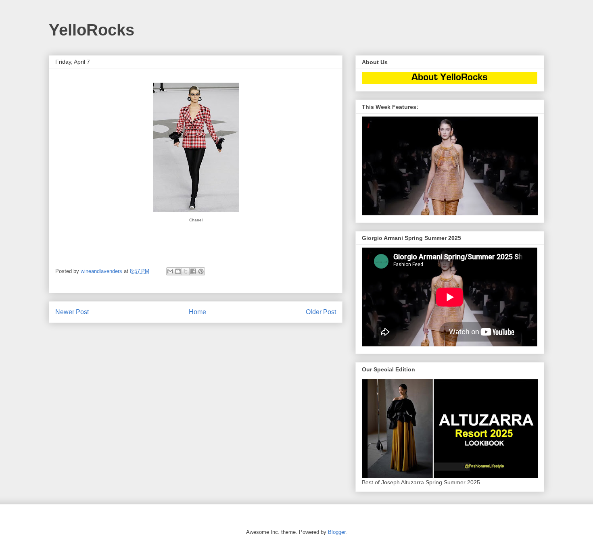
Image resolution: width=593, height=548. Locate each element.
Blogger (336, 532)
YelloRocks (91, 30)
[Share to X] (186, 271)
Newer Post (72, 311)
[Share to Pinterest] (201, 271)
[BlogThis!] (178, 271)
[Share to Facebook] (193, 271)
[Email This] (170, 271)
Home (197, 311)
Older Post (321, 311)
